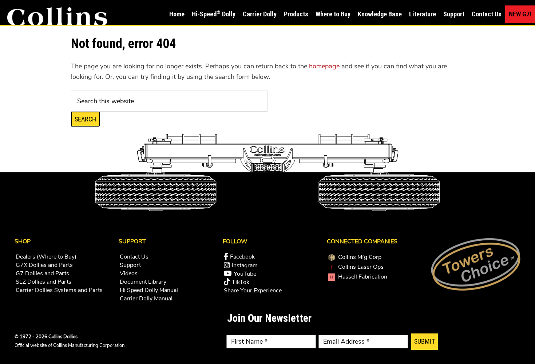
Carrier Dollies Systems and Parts (59, 290)
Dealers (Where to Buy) (46, 257)
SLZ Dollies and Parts (43, 282)
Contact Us (134, 257)
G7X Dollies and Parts (44, 265)
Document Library (143, 282)
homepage (324, 66)
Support (130, 265)
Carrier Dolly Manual (146, 299)
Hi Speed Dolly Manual (149, 290)
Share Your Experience (253, 291)
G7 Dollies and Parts (42, 273)
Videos (129, 273)
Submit (424, 341)
